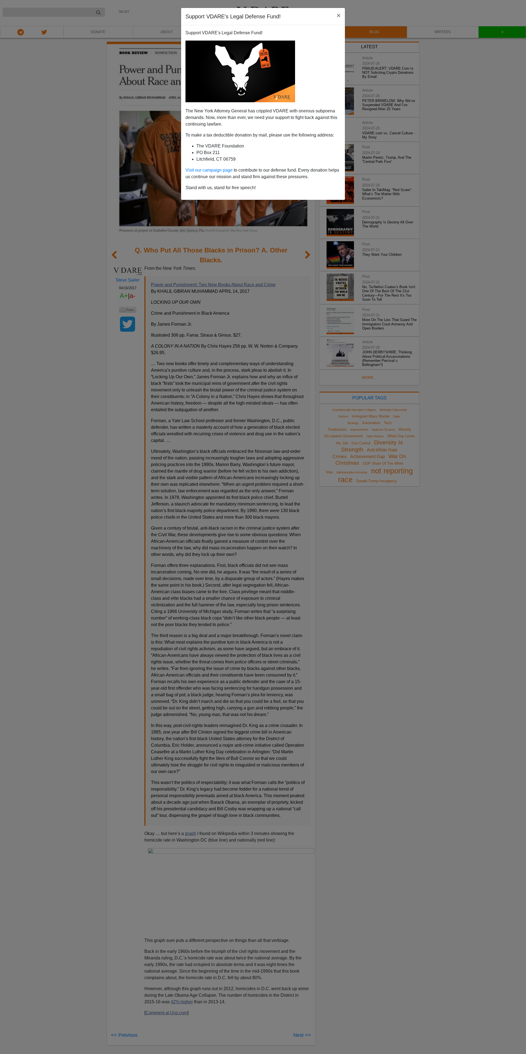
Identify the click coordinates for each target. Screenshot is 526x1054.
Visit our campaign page (209, 170)
